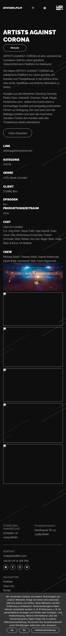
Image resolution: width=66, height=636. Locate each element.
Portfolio (8, 581)
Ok (12, 630)
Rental (7, 590)
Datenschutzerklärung (45, 630)
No (24, 630)
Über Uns (8, 586)
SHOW (7, 164)
